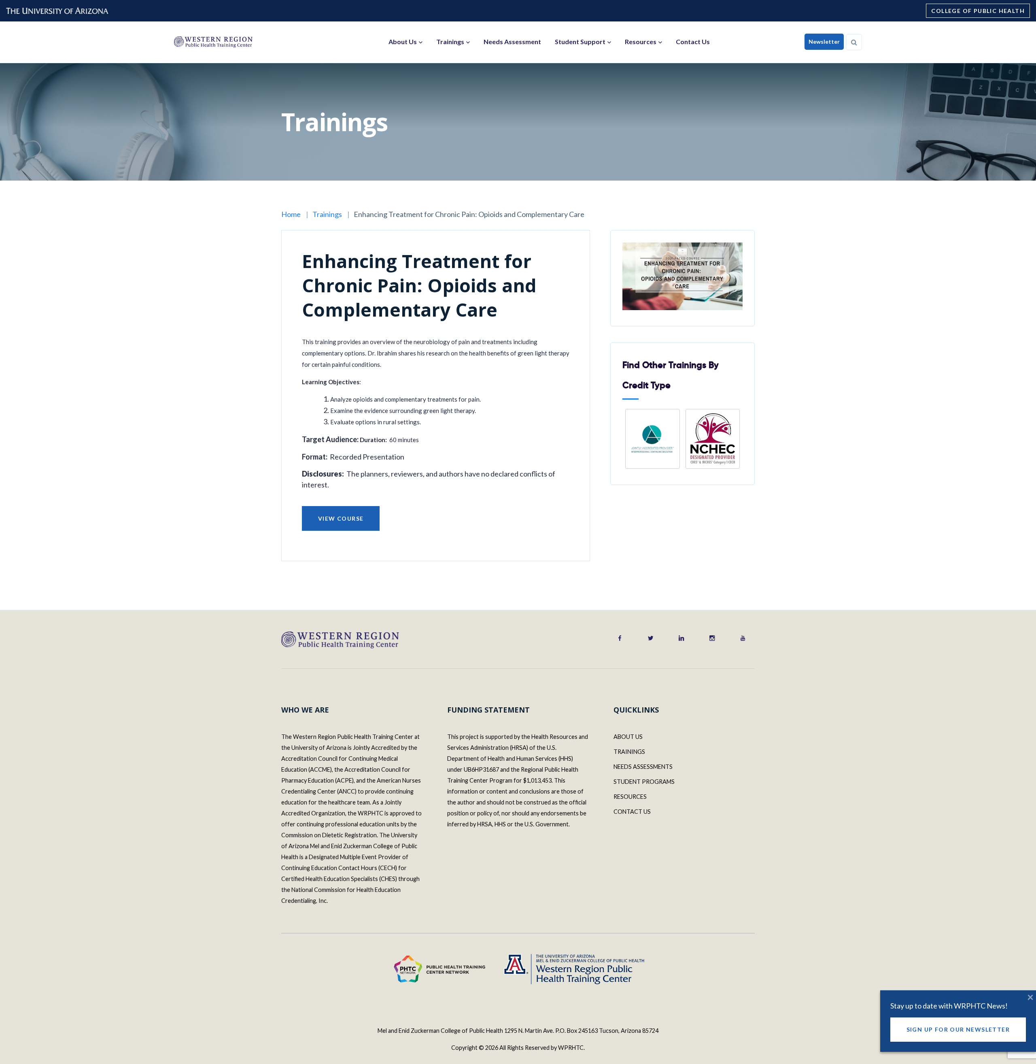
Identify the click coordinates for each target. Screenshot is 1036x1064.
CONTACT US (632, 811)
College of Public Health (978, 10)
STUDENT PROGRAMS (644, 781)
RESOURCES (630, 796)
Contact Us (693, 41)
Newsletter (824, 41)
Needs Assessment (512, 41)
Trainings (450, 41)
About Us (402, 41)
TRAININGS (629, 751)
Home (291, 214)
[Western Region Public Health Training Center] (213, 42)
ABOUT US (628, 736)
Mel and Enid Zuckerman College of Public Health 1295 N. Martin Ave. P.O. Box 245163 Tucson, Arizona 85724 (518, 1030)
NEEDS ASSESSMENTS (643, 766)
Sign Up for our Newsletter (958, 1029)
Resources (640, 41)
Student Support (580, 41)
